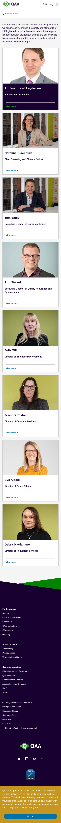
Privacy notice (8, 653)
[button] (45, 4)
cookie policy (30, 790)
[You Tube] (34, 758)
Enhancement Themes (12, 680)
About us (6, 613)
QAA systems (8, 630)
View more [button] (11, 106)
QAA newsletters (9, 626)
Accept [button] (30, 816)
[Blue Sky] (19, 758)
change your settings (17, 807)
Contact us (7, 622)
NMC (4, 688)
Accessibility (7, 648)
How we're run (11, 13)
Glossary (6, 634)
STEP (5, 692)
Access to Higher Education (14, 684)
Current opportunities (11, 617)
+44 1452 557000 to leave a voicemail (19, 728)
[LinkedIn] (26, 758)
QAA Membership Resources (15, 671)
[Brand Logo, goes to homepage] (16, 4)
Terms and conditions (12, 657)
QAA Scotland (8, 675)
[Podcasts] (42, 758)
